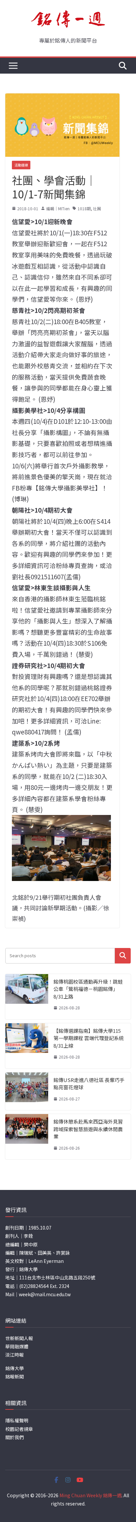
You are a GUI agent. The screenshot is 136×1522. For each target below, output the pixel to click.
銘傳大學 (14, 1368)
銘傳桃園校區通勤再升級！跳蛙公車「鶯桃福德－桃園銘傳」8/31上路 (88, 989)
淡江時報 (14, 1354)
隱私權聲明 (16, 1420)
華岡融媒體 (16, 1346)
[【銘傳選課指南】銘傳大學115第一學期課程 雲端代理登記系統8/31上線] (26, 1045)
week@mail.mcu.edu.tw (45, 1294)
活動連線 (21, 164)
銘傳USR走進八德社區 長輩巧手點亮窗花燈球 (88, 1083)
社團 (97, 208)
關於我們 (14, 1437)
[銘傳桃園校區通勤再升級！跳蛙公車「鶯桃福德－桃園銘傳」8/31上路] (26, 996)
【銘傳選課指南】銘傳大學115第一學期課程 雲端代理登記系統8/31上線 (88, 1038)
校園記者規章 (19, 1429)
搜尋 (123, 955)
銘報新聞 (14, 1376)
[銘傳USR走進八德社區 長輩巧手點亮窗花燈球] (26, 1091)
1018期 (84, 208)
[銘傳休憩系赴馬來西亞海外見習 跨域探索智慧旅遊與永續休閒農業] (26, 1136)
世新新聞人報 (19, 1338)
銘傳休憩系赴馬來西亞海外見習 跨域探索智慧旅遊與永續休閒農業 (88, 1129)
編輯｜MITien (58, 208)
